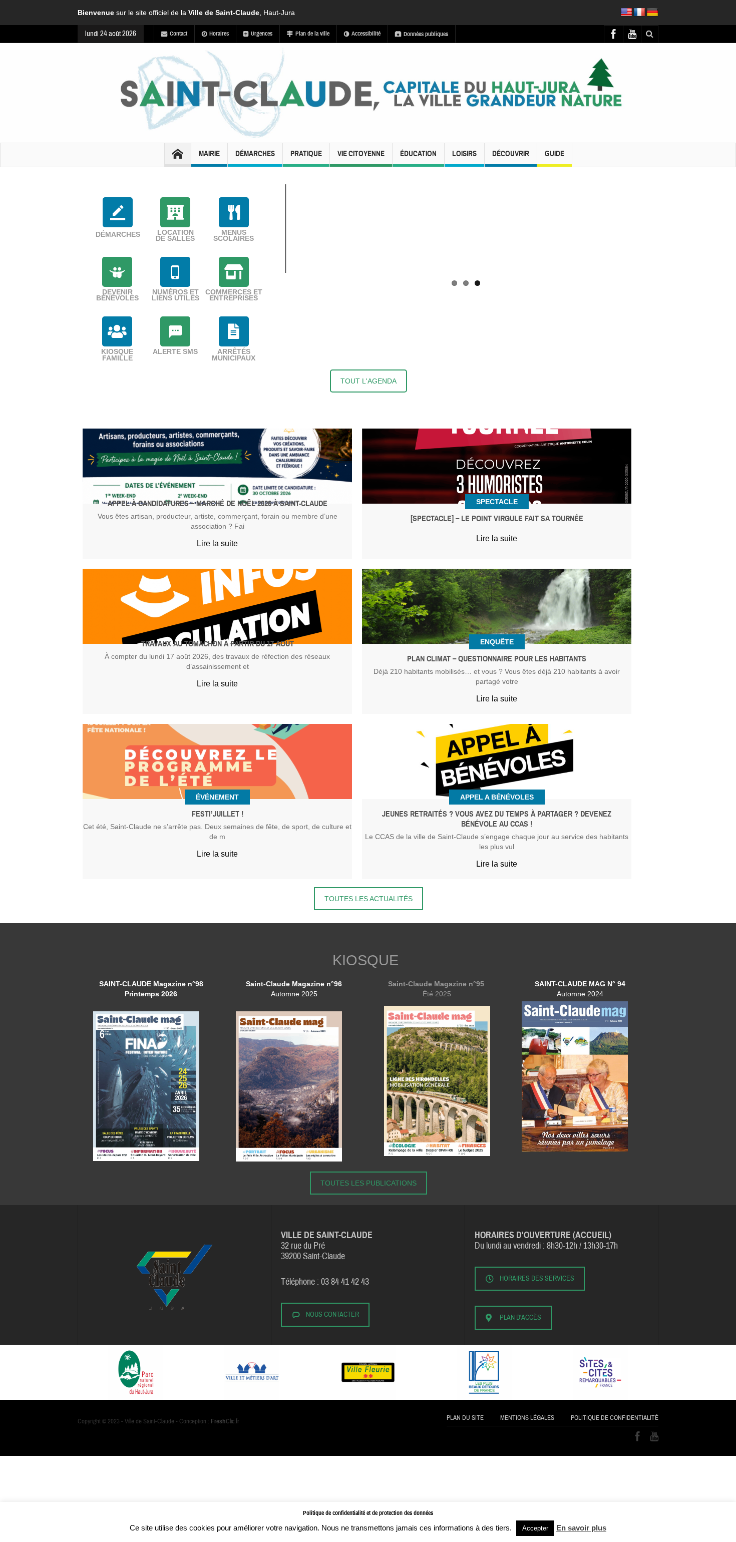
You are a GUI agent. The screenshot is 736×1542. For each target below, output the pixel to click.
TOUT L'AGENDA (368, 381)
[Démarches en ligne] (118, 212)
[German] (652, 13)
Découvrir (510, 153)
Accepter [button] (535, 1528)
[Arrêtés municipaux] (234, 331)
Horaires (219, 33)
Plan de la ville (312, 33)
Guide (554, 153)
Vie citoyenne (361, 153)
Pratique (306, 153)
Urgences (261, 33)
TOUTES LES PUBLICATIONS (368, 1183)
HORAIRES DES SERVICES (537, 1278)
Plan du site (465, 1418)
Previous (270, 184)
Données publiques (426, 34)
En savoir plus (581, 1527)
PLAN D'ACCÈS (520, 1317)
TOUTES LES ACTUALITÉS (368, 899)
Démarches (255, 153)
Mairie (209, 153)
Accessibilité (366, 33)
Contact (178, 33)
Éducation (418, 153)
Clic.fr (225, 1421)
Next (661, 184)
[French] (639, 13)
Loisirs (464, 153)
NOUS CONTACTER (332, 1314)
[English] (626, 13)
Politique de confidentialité (614, 1418)
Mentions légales (527, 1418)
